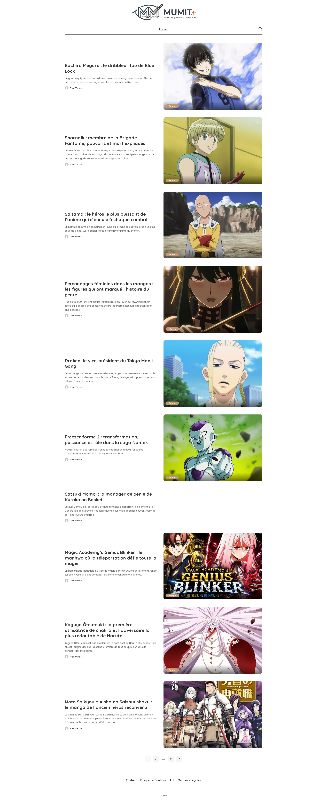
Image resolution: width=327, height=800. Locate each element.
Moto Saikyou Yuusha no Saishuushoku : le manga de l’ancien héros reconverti (108, 704)
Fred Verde (75, 88)
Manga (172, 329)
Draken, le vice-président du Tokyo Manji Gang (109, 363)
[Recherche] (260, 29)
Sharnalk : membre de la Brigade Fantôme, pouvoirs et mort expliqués (105, 140)
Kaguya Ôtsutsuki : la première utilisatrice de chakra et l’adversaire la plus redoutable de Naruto (107, 630)
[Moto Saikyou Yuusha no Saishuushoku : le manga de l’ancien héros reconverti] (213, 714)
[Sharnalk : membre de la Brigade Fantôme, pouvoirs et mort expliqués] (213, 150)
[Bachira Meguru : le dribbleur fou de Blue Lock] (213, 76)
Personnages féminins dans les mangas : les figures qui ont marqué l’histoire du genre (109, 289)
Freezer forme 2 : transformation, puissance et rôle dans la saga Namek (106, 439)
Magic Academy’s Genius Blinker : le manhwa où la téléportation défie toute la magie (110, 557)
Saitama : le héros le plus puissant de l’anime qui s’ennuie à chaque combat (106, 216)
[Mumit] (164, 12)
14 (171, 758)
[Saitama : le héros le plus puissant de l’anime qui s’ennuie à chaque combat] (213, 225)
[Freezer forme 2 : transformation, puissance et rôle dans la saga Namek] (213, 447)
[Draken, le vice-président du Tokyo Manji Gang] (213, 373)
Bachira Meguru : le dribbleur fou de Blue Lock (109, 68)
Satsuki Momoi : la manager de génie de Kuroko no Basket (108, 496)
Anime (172, 106)
